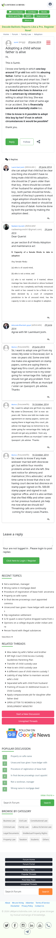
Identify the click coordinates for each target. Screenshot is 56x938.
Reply (12, 141)
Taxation (23, 839)
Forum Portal (29, 864)
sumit (16, 42)
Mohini (14, 347)
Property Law (9, 839)
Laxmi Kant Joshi (17, 167)
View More (6, 637)
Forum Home (29, 859)
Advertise (30, 903)
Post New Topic (29, 879)
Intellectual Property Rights (35, 833)
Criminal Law (9, 827)
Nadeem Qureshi (18, 226)
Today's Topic (29, 869)
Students (35, 839)
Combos (32, 11)
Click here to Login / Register (21, 560)
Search (47, 802)
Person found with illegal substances (22, 630)
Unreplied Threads (28, 721)
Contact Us (39, 906)
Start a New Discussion (28, 713)
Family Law (24, 827)
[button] (48, 43)
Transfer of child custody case (22, 663)
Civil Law (23, 820)
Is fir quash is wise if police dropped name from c (29, 618)
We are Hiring (18, 903)
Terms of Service (43, 903)
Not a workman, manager (17, 584)
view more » (47, 795)
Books (44, 11)
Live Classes (17, 11)
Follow (26, 141)
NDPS (28, 16)
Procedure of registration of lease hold (28, 769)
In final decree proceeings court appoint (29, 776)
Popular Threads (29, 874)
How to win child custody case (22, 667)
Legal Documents (11, 833)
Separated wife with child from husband (27, 683)
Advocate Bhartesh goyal (21, 325)
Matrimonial (42, 16)
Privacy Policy (27, 906)
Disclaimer (15, 906)
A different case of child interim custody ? (28, 671)
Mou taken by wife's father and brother (26, 652)
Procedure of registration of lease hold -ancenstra (29, 591)
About (7, 903)
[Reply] (48, 218)
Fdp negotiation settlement (17, 615)
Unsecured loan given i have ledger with (29, 763)
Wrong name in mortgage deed (20, 587)
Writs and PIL (14, 16)
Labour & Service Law (41, 827)
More (27, 20)
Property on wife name (15, 595)
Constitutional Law (39, 820)
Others (46, 839)
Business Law (9, 820)
